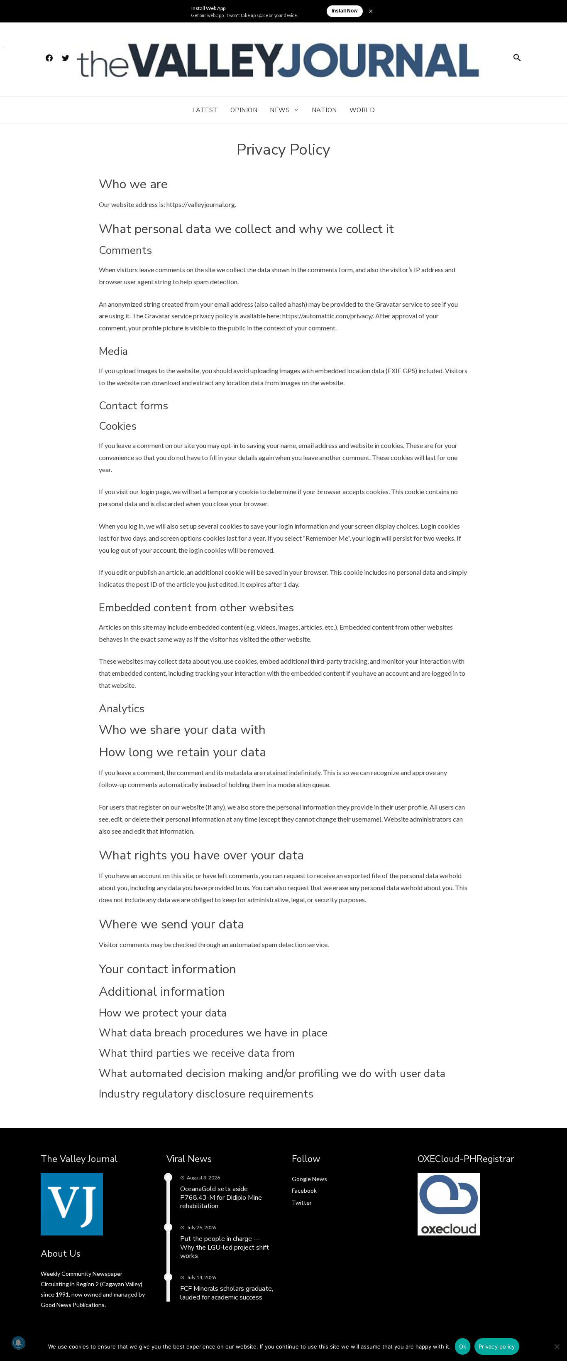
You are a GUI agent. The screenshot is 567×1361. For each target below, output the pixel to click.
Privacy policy (497, 1346)
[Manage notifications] (18, 1342)
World (362, 110)
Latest (205, 110)
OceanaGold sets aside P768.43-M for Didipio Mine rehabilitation (221, 1197)
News (280, 110)
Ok (463, 1346)
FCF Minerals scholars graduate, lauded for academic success (226, 1293)
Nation (324, 110)
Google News (309, 1178)
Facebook (304, 1190)
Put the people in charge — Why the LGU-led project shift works (224, 1247)
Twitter (302, 1202)
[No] (556, 1346)
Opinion (244, 110)
